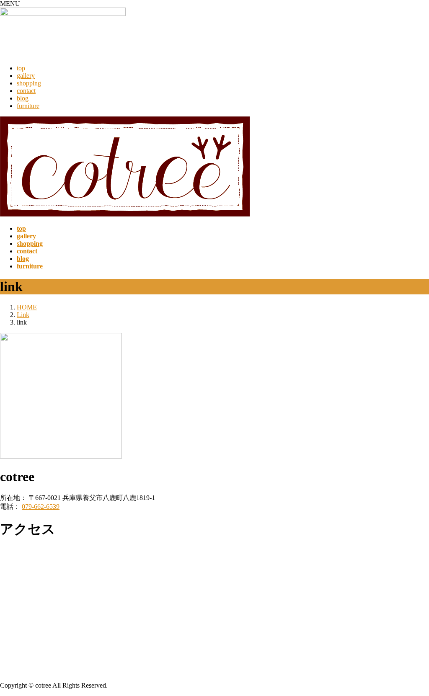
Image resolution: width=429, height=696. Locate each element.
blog (22, 98)
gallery (26, 75)
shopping (29, 83)
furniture (28, 105)
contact (26, 90)
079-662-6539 (40, 506)
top (21, 68)
